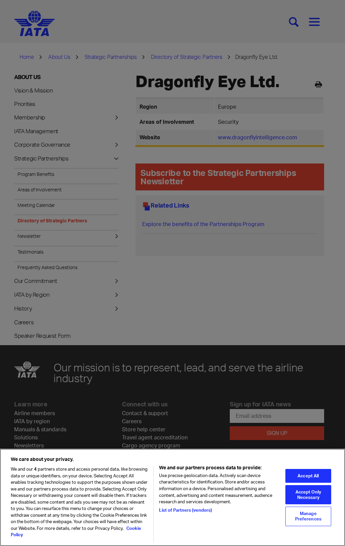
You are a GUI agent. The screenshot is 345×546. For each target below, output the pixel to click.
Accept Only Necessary (308, 494)
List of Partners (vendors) (185, 510)
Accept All (308, 475)
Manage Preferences (308, 516)
